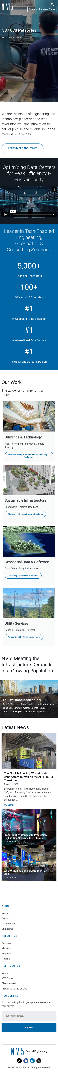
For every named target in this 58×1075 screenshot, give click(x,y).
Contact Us (7, 928)
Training (6, 958)
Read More (9, 805)
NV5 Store (7, 978)
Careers (6, 918)
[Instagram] (38, 1060)
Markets (6, 948)
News (5, 913)
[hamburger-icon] (45, 4)
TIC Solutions (9, 923)
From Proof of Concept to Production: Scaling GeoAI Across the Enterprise (25, 837)
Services (6, 943)
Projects (6, 953)
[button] (52, 4)
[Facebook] (25, 1060)
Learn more (15, 52)
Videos (5, 973)
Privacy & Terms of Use (14, 988)
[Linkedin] (32, 1060)
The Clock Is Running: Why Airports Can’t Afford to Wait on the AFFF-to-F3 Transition (28, 777)
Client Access (9, 983)
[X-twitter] (19, 1060)
